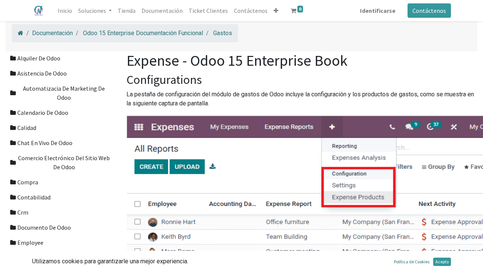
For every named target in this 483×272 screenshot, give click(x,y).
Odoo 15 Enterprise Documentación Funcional (143, 33)
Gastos (222, 33)
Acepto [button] (442, 261)
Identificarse (377, 10)
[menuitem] (65, 10)
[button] (276, 10)
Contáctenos (429, 10)
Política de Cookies (411, 261)
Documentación (52, 33)
